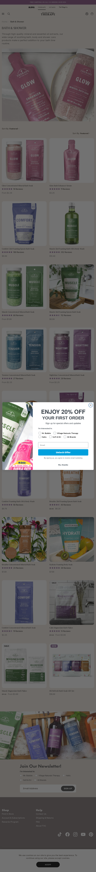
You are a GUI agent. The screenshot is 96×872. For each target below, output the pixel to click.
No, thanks (63, 464)
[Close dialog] (91, 405)
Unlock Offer (63, 452)
